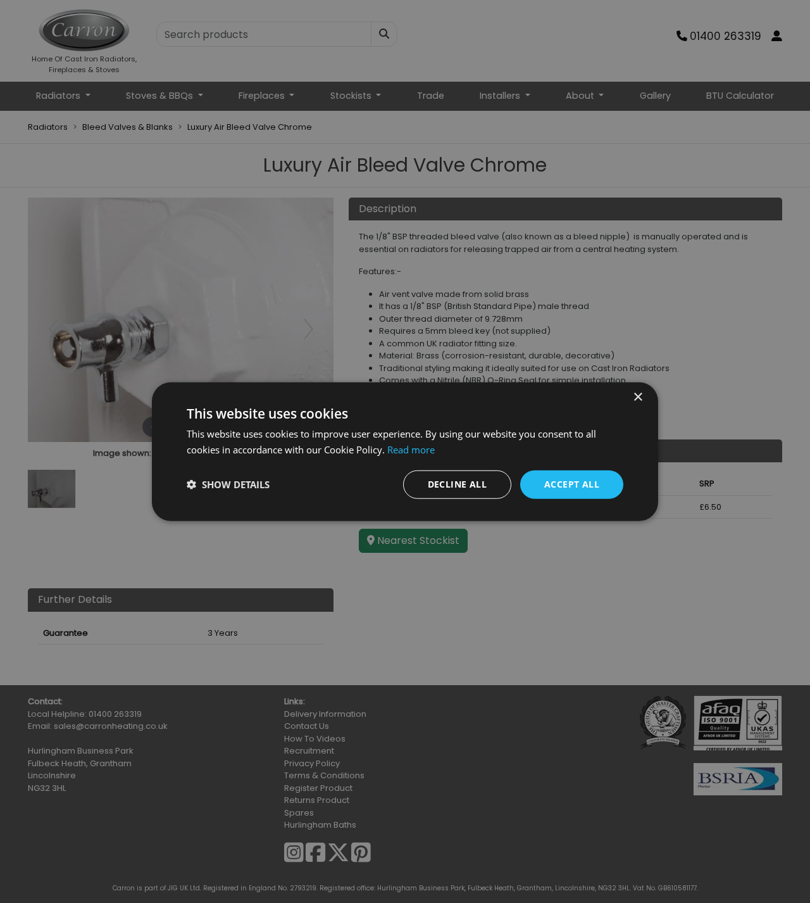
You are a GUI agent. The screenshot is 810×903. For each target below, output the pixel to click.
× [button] (637, 397)
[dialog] (405, 451)
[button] (228, 484)
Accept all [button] (571, 484)
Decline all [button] (457, 484)
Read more (411, 449)
